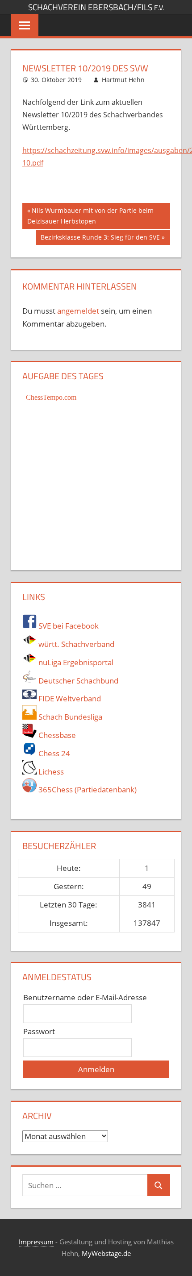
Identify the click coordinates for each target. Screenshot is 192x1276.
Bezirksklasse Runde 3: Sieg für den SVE (100, 238)
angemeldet (78, 311)
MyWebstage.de (106, 1253)
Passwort (39, 1031)
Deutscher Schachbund (77, 680)
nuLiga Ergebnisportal (75, 662)
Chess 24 (53, 753)
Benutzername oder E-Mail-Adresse (85, 997)
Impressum (36, 1241)
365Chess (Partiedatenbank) (87, 789)
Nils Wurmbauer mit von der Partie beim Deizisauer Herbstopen (90, 216)
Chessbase (56, 735)
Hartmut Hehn (123, 79)
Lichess (50, 771)
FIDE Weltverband (69, 698)
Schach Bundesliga (69, 717)
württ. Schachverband (75, 644)
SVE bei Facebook (68, 626)
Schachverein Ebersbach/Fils (96, 7)
